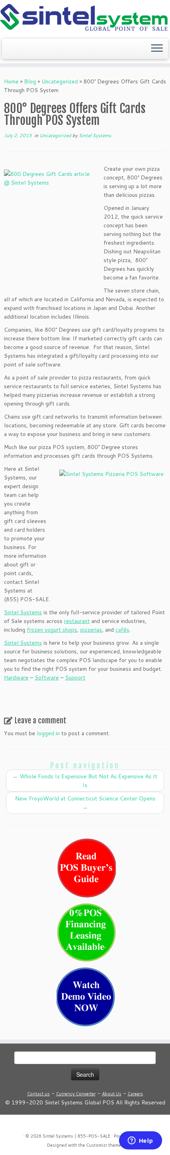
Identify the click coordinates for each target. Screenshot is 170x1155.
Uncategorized (60, 81)
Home (11, 81)
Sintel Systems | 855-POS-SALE (76, 1136)
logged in (48, 733)
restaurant (77, 621)
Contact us (38, 1094)
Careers (135, 1094)
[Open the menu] (157, 49)
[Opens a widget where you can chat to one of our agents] (140, 1141)
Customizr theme (103, 1145)
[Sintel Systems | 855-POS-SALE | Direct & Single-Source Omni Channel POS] (85, 18)
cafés (122, 630)
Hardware (16, 677)
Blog (30, 81)
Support (75, 677)
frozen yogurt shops (52, 630)
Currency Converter (76, 1094)
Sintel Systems (95, 135)
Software (47, 677)
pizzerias (91, 630)
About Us (111, 1094)
